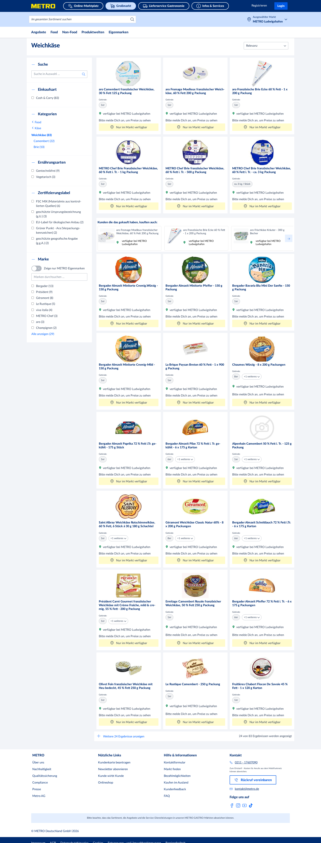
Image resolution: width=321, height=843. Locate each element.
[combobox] (82, 19)
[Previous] (102, 238)
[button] (266, 45)
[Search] (132, 19)
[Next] (288, 238)
